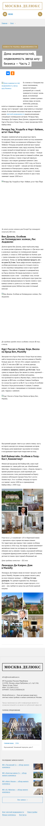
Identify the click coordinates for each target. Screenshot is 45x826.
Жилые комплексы (9, 815)
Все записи (21, 800)
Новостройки (32, 812)
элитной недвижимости (16, 114)
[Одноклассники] (12, 73)
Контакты (22, 815)
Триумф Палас (9, 743)
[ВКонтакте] (8, 73)
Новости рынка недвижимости (20, 47)
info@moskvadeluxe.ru (10, 677)
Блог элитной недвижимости (13, 812)
